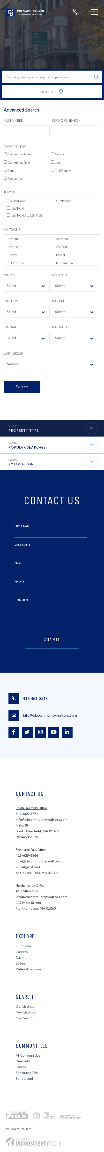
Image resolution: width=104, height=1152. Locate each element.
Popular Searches (27, 447)
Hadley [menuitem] (21, 1067)
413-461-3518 (35, 698)
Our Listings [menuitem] (25, 1006)
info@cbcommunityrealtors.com (50, 715)
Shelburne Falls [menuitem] (27, 1073)
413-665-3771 (27, 814)
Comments (23, 600)
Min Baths (11, 327)
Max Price (60, 275)
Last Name (22, 544)
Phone (19, 581)
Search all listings (27, 215)
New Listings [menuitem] (25, 1012)
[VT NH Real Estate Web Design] (33, 1142)
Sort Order (13, 353)
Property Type (15, 147)
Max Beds (59, 301)
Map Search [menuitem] (24, 1018)
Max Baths (60, 327)
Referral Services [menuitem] (28, 969)
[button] (96, 77)
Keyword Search (66, 120)
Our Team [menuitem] (23, 946)
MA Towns (12, 230)
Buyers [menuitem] (21, 957)
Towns (9, 192)
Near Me (48, 92)
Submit (52, 639)
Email (19, 563)
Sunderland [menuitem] (24, 1078)
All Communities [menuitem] (28, 1055)
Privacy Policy (27, 837)
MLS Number (13, 120)
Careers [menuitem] (22, 952)
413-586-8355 (27, 891)
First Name (23, 526)
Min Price (11, 275)
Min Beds (11, 301)
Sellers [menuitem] (21, 963)
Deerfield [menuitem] (23, 1061)
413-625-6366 (27, 855)
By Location (21, 464)
